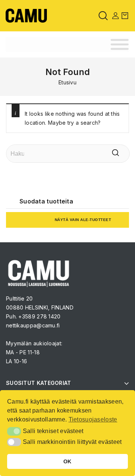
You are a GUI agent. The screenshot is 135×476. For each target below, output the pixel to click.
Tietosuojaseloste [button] (93, 419)
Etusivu (67, 82)
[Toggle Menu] (120, 44)
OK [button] (67, 461)
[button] (14, 431)
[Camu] (26, 15)
